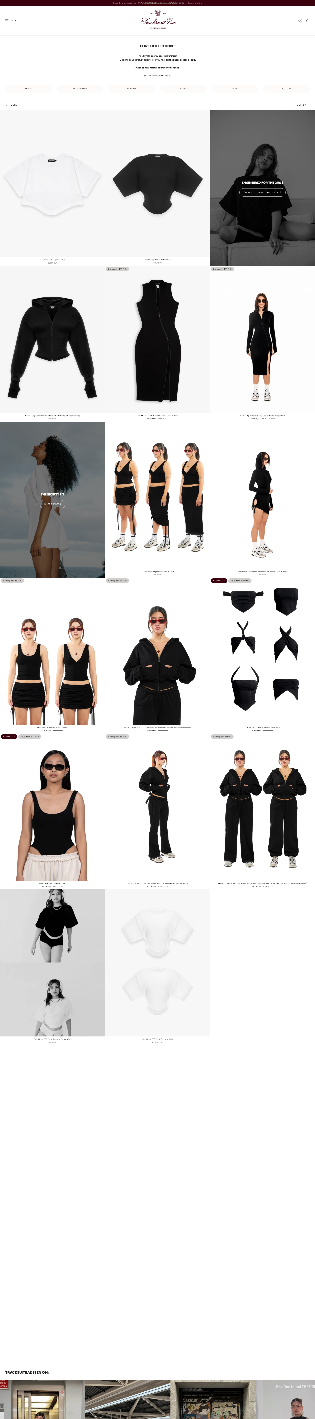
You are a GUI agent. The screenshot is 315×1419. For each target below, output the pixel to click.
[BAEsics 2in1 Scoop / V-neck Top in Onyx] (52, 651)
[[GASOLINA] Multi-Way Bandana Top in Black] (262, 651)
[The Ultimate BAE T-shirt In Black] (157, 183)
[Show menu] (7, 20)
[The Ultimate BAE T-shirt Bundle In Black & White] (52, 962)
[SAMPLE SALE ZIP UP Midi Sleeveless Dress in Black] (157, 339)
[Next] (308, 2)
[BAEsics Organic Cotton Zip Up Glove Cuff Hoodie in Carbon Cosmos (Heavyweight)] (157, 651)
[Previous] (6, 2)
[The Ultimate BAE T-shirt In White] (52, 183)
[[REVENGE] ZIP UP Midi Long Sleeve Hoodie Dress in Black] (262, 339)
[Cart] (308, 20)
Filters (13, 105)
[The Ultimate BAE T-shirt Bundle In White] (157, 962)
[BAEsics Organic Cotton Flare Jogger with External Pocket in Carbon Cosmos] (157, 807)
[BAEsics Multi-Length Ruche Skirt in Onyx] (157, 495)
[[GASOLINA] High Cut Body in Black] (52, 807)
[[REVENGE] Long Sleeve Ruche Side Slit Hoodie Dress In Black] (262, 495)
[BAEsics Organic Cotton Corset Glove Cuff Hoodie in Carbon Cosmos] (52, 339)
